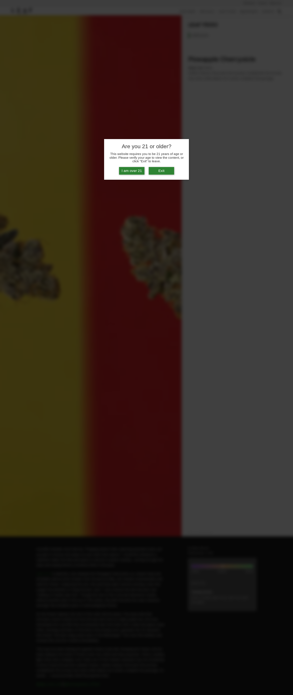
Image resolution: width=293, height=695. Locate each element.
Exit (161, 171)
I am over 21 (132, 171)
